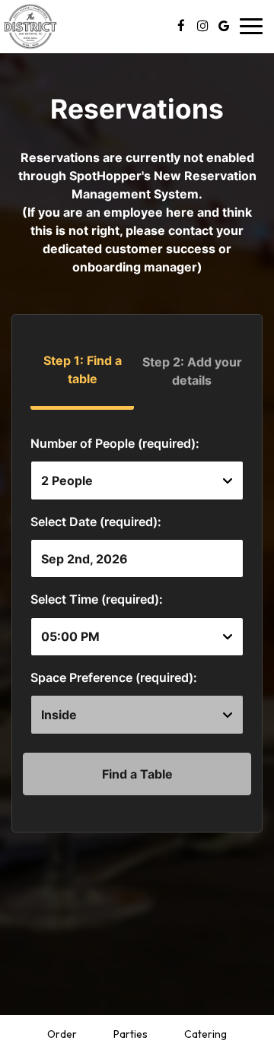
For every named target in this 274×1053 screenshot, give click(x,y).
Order (62, 1034)
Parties (130, 1034)
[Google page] (223, 26)
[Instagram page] (202, 26)
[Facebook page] (181, 26)
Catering (205, 1034)
